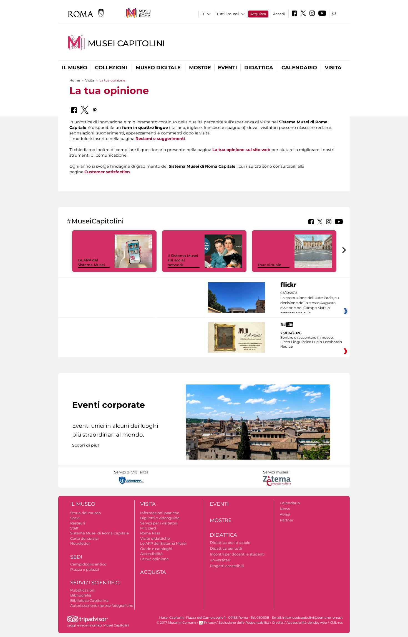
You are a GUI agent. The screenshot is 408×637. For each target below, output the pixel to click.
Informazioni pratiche (159, 513)
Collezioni (111, 68)
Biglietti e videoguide (160, 518)
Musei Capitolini (126, 43)
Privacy (210, 623)
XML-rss (336, 623)
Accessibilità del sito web (306, 623)
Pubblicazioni (82, 590)
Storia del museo (85, 513)
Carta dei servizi (84, 538)
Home (74, 80)
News (285, 508)
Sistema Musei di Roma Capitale (99, 533)
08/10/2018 (309, 303)
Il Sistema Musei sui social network (183, 260)
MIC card (148, 528)
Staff (74, 528)
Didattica (258, 68)
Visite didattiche (155, 538)
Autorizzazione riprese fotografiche (101, 605)
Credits (278, 623)
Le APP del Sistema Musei (91, 262)
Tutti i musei (227, 14)
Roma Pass (150, 533)
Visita (333, 68)
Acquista (258, 14)
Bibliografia (80, 595)
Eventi (227, 68)
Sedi (76, 556)
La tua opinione (154, 559)
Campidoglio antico (88, 564)
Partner (286, 520)
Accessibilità (151, 553)
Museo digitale (158, 68)
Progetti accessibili (227, 566)
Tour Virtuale (269, 265)
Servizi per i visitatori (158, 523)
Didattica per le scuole (230, 542)
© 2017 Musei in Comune (176, 623)
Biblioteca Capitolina (89, 600)
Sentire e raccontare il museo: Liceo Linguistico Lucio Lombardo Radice (311, 341)
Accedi (279, 14)
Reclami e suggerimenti (160, 138)
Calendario (299, 68)
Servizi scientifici (95, 582)
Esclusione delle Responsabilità (243, 623)
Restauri (77, 523)
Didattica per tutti (226, 548)
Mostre (200, 68)
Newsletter (80, 543)
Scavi (75, 518)
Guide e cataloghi (156, 548)
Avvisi (285, 514)
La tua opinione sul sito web (241, 149)
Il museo (74, 68)
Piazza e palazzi (84, 569)
